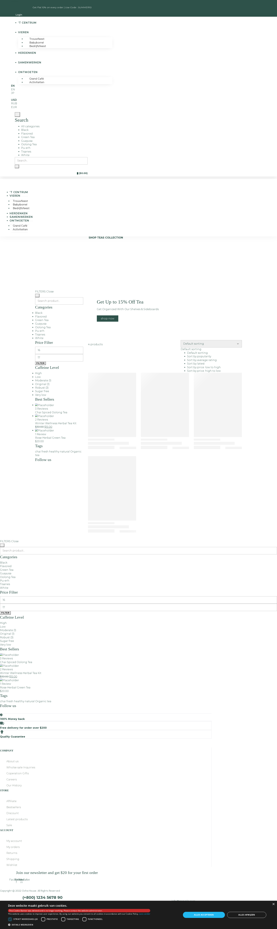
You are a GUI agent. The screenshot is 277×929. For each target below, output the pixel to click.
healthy (54, 451)
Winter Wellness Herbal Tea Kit (55, 423)
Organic (75, 451)
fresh (45, 451)
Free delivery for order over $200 (23, 727)
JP (12, 93)
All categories (30, 126)
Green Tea (28, 137)
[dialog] (138, 915)
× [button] (273, 904)
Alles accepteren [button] (204, 914)
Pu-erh (25, 147)
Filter (40, 363)
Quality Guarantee (12, 736)
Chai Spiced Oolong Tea (51, 412)
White (25, 155)
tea (37, 455)
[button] (79, 925)
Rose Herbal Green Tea (50, 437)
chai (38, 451)
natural (65, 451)
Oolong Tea (29, 144)
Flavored (27, 133)
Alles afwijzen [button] (246, 914)
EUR (14, 107)
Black (25, 129)
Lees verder (144, 913)
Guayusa (27, 140)
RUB (14, 103)
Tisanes (26, 151)
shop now (107, 318)
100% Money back (12, 719)
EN (13, 89)
